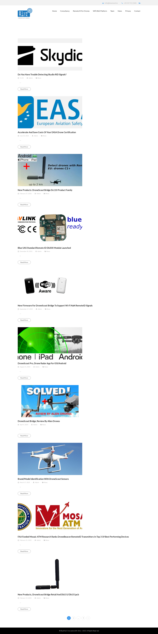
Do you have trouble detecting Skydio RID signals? (42, 74)
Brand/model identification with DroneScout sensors (43, 479)
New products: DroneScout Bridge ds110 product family (45, 190)
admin (31, 78)
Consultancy (65, 11)
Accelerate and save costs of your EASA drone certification (47, 132)
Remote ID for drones (81, 11)
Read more (24, 89)
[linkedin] (139, 3)
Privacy (128, 11)
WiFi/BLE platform (100, 11)
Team (112, 11)
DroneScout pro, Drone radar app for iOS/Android (42, 363)
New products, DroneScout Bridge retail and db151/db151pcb (48, 594)
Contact (137, 11)
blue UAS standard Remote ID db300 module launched (44, 248)
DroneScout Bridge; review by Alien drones (39, 421)
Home (54, 11)
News (120, 11)
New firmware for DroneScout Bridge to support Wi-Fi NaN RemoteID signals (55, 305)
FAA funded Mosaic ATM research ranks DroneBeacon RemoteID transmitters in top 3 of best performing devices (73, 536)
